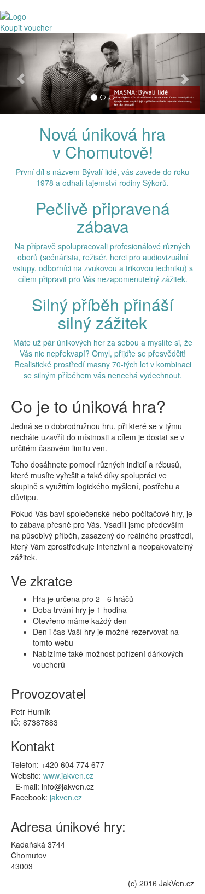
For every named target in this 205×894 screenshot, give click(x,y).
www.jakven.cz (68, 775)
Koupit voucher (26, 27)
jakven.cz (66, 797)
